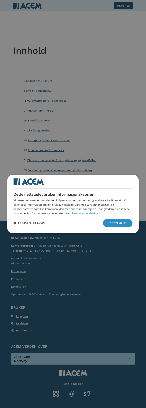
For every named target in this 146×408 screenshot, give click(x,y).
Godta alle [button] (118, 223)
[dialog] (73, 204)
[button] (29, 223)
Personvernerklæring (85, 213)
